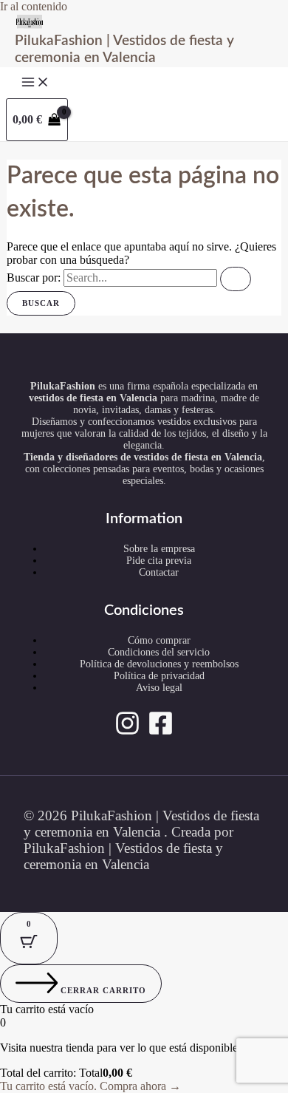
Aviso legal (159, 687)
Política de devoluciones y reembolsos (159, 664)
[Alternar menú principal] (35, 82)
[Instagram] (127, 732)
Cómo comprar (159, 640)
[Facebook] (161, 732)
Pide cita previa (158, 560)
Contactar (159, 572)
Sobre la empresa (159, 548)
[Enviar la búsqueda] (235, 279)
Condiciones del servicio (159, 652)
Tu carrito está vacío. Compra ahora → (90, 1086)
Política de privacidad (159, 675)
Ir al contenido (33, 6)
